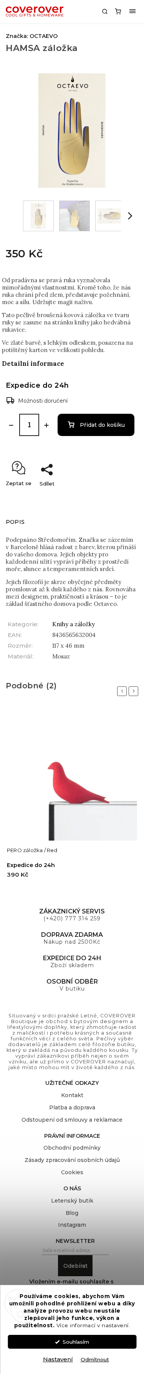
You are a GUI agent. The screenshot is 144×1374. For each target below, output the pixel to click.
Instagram (72, 1224)
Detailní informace (33, 363)
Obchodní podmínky (72, 1147)
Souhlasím (76, 1342)
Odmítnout (95, 1359)
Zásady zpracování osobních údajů (72, 1160)
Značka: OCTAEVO (32, 36)
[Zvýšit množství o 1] (46, 425)
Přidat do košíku (102, 424)
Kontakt (72, 1095)
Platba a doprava (72, 1107)
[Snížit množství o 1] (11, 425)
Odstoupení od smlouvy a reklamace (72, 1119)
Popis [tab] (15, 521)
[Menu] (132, 11)
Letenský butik (72, 1200)
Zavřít (123, 497)
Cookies (72, 1172)
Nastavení (58, 1359)
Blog (72, 1212)
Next (134, 691)
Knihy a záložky (73, 624)
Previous (123, 691)
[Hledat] (105, 11)
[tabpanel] (72, 799)
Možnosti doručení (43, 400)
